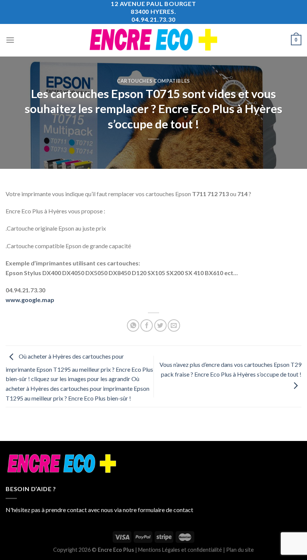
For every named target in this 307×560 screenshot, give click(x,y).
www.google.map (30, 299)
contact (183, 509)
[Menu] (10, 40)
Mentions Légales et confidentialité (180, 550)
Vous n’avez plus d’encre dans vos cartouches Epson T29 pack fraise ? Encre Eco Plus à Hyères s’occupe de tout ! (230, 369)
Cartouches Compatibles (153, 81)
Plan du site (240, 550)
